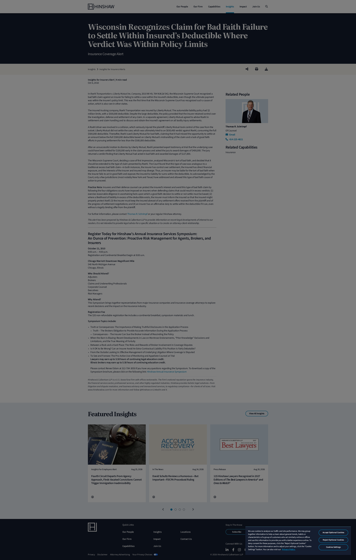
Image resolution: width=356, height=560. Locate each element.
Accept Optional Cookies (333, 532)
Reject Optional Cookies (333, 539)
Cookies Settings (333, 547)
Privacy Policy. (288, 549)
